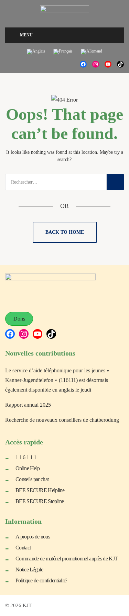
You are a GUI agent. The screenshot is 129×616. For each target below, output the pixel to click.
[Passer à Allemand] (91, 52)
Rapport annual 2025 (28, 405)
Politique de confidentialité (40, 580)
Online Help (27, 468)
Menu (26, 35)
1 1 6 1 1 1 (25, 457)
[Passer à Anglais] (36, 52)
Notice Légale (29, 569)
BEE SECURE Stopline (39, 501)
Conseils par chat (32, 479)
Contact (23, 547)
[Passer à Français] (63, 52)
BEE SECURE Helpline (40, 490)
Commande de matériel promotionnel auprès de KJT (66, 558)
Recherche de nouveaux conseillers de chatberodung (62, 420)
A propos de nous (32, 536)
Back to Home (64, 232)
